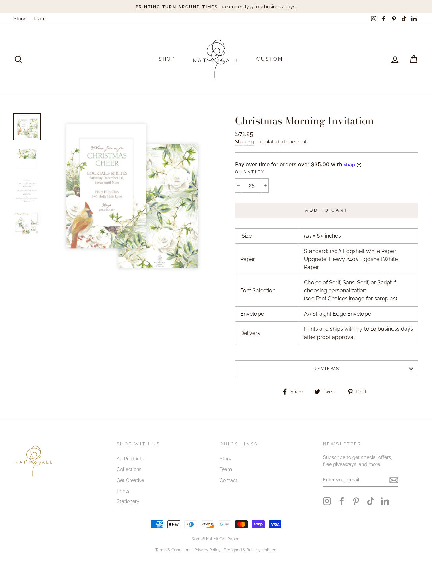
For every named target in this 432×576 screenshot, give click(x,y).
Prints (123, 491)
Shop (167, 59)
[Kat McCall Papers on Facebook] (342, 501)
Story (19, 18)
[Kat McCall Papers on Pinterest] (356, 501)
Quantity (250, 172)
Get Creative (130, 480)
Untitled (269, 550)
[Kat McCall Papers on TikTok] (371, 501)
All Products (130, 458)
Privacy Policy (207, 550)
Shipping (244, 141)
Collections (129, 469)
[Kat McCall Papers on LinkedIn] (385, 501)
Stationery (128, 501)
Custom (269, 59)
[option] (216, 6)
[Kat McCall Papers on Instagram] (327, 501)
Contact (228, 480)
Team (39, 18)
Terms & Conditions (173, 550)
